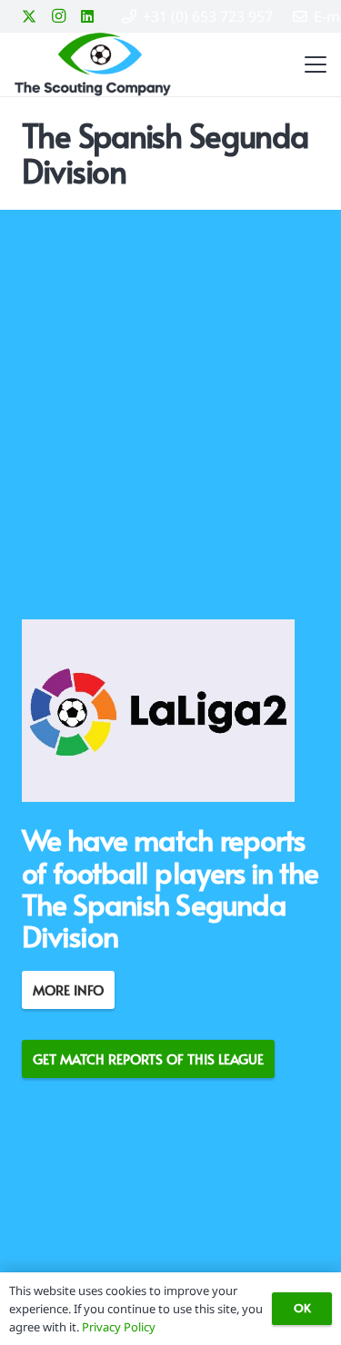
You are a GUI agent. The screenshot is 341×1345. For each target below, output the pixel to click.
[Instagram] (58, 16)
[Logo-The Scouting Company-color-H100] (93, 64)
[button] (312, 64)
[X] (29, 16)
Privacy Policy (118, 1327)
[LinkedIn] (87, 16)
